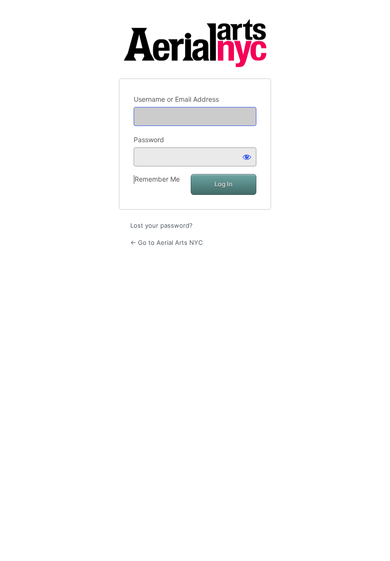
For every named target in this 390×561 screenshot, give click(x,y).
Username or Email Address (176, 99)
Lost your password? (161, 225)
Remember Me (157, 179)
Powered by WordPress (195, 43)
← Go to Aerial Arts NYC (166, 242)
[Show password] (246, 156)
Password (149, 139)
